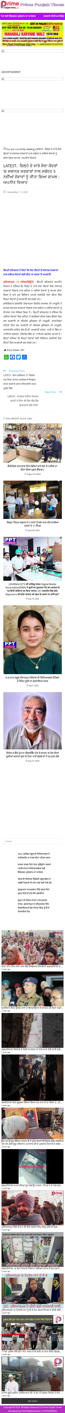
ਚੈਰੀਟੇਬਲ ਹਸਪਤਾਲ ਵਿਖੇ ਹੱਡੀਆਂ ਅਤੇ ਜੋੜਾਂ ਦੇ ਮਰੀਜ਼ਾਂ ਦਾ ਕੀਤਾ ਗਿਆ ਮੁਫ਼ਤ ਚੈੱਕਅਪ (32, 467)
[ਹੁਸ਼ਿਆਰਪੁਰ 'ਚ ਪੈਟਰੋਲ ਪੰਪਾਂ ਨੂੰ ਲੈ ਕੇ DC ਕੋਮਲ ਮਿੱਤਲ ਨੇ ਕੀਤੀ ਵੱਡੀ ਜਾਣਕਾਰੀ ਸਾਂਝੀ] (32, 1291)
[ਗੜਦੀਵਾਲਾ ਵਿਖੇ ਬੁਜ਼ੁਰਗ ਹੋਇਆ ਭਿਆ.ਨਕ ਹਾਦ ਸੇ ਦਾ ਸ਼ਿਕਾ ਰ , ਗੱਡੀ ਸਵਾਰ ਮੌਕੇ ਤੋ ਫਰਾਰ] (32, 1078)
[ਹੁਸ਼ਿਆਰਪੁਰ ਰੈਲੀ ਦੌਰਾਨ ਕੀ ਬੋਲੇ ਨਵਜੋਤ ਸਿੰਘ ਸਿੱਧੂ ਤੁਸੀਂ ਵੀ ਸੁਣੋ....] (32, 1208)
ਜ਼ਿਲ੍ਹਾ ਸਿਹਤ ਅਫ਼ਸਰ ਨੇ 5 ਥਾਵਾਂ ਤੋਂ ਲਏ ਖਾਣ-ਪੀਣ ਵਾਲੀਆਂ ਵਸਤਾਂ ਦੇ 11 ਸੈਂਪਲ (32, 524)
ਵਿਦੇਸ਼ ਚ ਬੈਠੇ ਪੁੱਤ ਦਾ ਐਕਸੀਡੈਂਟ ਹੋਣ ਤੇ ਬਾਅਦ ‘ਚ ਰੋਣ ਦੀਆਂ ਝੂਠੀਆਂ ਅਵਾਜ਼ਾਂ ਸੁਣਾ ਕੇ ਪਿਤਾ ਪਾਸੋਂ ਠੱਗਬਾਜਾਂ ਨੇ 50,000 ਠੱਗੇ (32, 754)
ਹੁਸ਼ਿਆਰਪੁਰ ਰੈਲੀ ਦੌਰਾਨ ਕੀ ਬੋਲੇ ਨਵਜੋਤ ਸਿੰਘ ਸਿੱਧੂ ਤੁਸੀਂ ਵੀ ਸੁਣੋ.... (31, 1227)
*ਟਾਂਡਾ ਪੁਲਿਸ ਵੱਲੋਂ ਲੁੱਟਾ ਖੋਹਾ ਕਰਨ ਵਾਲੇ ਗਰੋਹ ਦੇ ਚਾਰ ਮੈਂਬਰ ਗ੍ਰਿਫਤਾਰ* (33, 1351)
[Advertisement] (32, 233)
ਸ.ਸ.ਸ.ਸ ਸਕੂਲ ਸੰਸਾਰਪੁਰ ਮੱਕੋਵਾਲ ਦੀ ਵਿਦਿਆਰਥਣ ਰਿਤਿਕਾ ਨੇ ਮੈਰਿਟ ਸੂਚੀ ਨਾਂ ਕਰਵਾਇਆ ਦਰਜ (32, 679)
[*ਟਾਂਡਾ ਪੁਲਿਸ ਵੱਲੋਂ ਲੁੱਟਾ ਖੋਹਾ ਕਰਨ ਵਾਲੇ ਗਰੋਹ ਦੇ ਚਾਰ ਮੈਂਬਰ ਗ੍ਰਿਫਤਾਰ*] (32, 1332)
